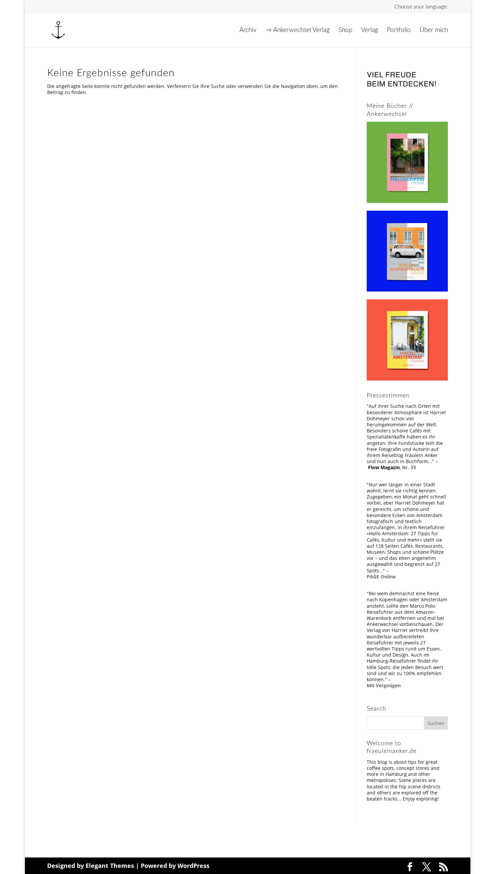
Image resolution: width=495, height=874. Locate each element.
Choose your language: (421, 6)
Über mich (434, 30)
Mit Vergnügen (384, 685)
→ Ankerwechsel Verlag (297, 30)
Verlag (369, 30)
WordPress (193, 866)
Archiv (248, 30)
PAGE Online (381, 576)
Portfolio (399, 30)
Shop (345, 30)
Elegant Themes (110, 866)
